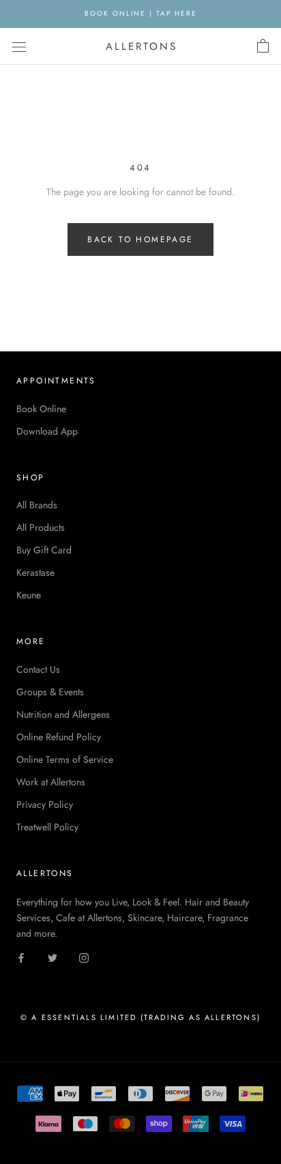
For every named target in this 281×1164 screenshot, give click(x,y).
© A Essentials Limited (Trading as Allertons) (140, 1017)
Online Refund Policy (58, 737)
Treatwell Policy (47, 827)
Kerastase (35, 572)
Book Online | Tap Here (141, 13)
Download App (47, 431)
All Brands (36, 505)
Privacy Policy (44, 804)
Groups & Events (50, 692)
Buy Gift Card (44, 550)
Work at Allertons (50, 782)
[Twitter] (52, 957)
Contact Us (38, 669)
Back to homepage (140, 239)
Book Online (41, 409)
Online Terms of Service (64, 759)
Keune (28, 595)
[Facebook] (21, 957)
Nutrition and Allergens (63, 714)
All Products (40, 527)
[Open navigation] (19, 46)
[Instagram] (84, 957)
